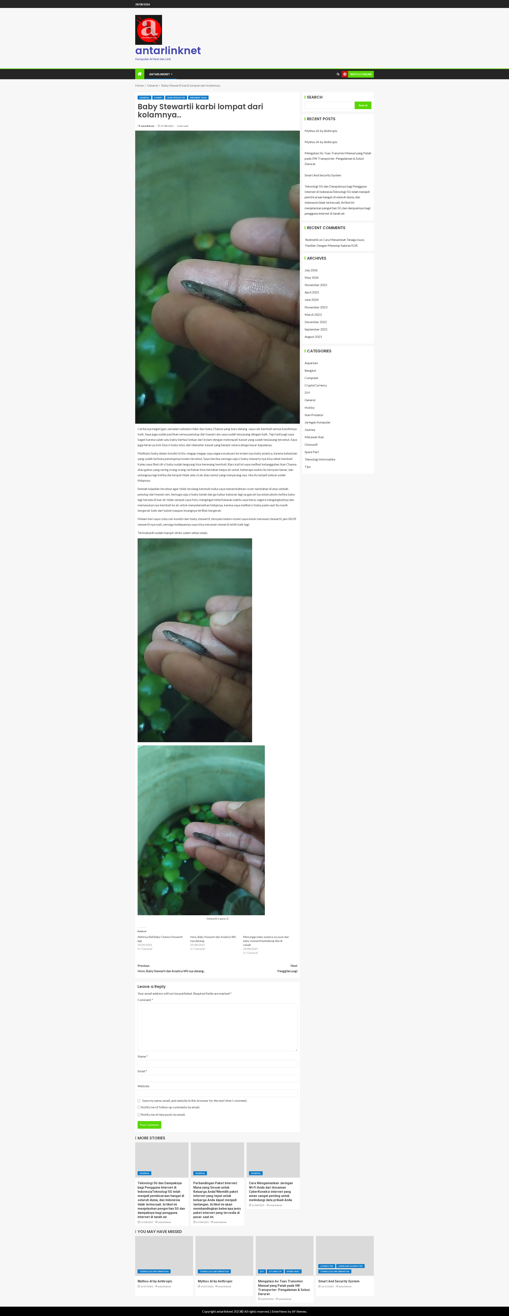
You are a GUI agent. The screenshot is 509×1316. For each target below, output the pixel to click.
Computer (312, 378)
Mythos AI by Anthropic (321, 131)
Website (143, 1086)
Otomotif (311, 444)
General (144, 97)
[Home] (140, 74)
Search (314, 97)
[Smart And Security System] (345, 1256)
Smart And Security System (323, 175)
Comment (145, 1000)
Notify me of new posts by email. (163, 1114)
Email (142, 1071)
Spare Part (312, 452)
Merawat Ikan (198, 97)
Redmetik (312, 239)
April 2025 (312, 292)
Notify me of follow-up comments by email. (170, 1107)
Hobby (158, 97)
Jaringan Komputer (318, 422)
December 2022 (316, 322)
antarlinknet (168, 50)
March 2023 (313, 314)
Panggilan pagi (287, 968)
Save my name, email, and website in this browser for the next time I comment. (194, 1100)
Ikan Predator (176, 97)
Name (143, 1056)
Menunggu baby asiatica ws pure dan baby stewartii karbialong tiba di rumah (266, 940)
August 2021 (313, 336)
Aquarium (311, 363)
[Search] (338, 74)
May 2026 (312, 277)
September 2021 (316, 329)
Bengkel (310, 370)
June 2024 (312, 299)
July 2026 (311, 270)
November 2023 (316, 307)
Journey (310, 429)
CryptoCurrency (316, 385)
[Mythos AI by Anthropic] (164, 1256)
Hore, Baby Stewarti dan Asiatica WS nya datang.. (171, 968)
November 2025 (316, 285)
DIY (307, 392)
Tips (308, 466)
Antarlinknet (159, 74)
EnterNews (279, 1311)
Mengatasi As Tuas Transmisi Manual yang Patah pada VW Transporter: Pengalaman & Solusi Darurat (338, 158)
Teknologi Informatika (320, 459)
